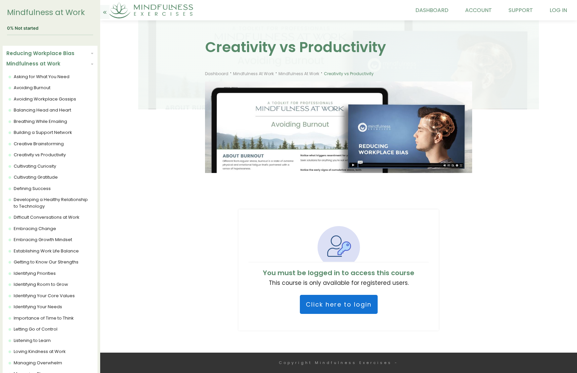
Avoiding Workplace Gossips (45, 99)
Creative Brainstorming (39, 144)
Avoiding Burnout (32, 87)
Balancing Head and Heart (42, 110)
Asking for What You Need (41, 76)
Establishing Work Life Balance (46, 251)
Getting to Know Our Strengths (46, 262)
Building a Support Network (43, 132)
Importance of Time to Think (44, 318)
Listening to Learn (32, 340)
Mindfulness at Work (46, 12)
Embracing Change (35, 228)
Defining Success (32, 188)
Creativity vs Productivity (40, 155)
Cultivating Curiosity (35, 166)
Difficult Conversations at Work (46, 217)
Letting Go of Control (35, 329)
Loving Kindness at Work (40, 351)
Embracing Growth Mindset (43, 239)
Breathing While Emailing (40, 121)
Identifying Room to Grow (41, 284)
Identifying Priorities (35, 273)
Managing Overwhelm (38, 363)
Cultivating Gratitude (36, 177)
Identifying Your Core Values (44, 296)
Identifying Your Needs (38, 307)
